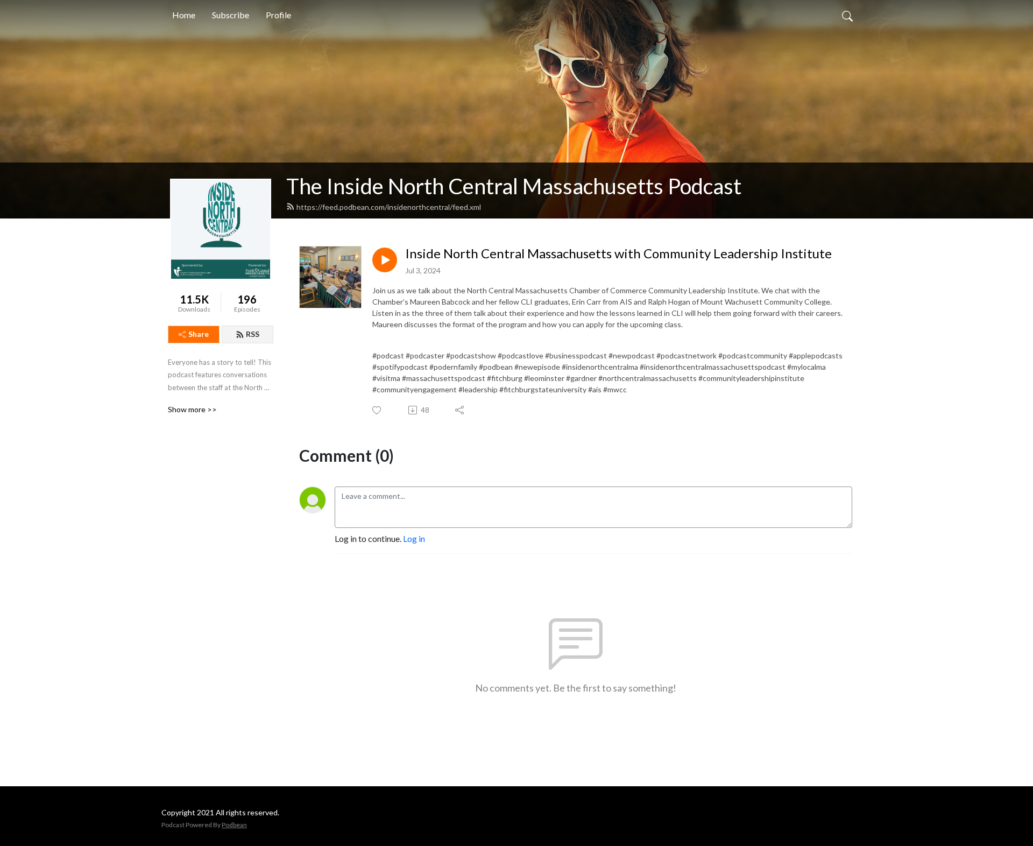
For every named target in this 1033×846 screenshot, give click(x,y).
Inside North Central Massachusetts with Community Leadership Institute (618, 253)
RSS (252, 334)
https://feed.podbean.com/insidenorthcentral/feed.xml (388, 206)
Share (198, 334)
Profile (278, 15)
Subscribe (230, 15)
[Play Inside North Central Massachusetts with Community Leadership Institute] (384, 260)
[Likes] (377, 410)
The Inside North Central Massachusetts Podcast (513, 186)
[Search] (847, 15)
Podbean (234, 825)
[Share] (460, 410)
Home (183, 15)
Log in (414, 538)
